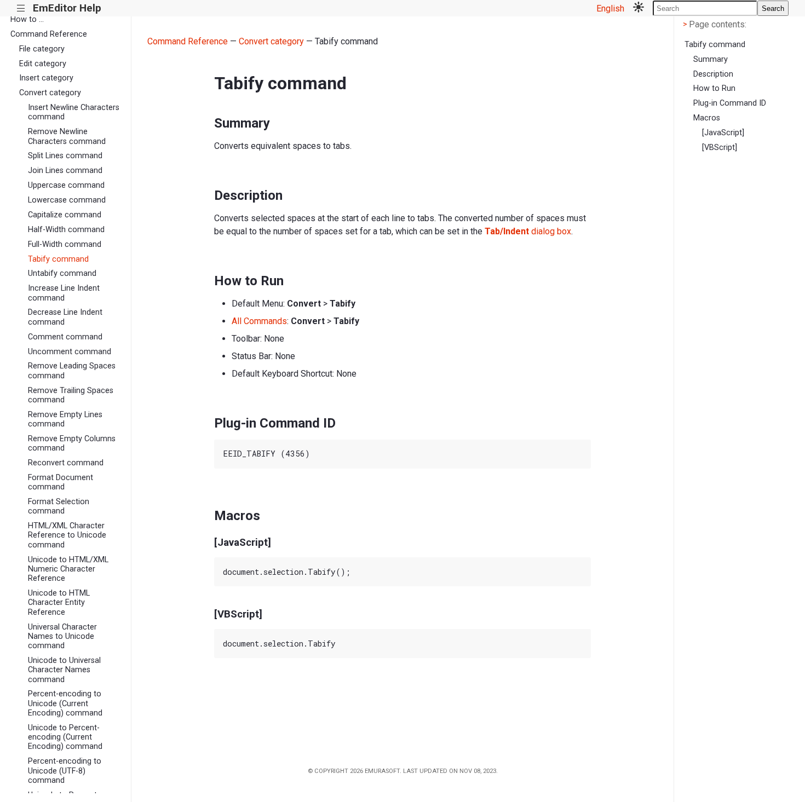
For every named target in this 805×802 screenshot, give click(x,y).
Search (773, 8)
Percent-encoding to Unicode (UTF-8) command (64, 771)
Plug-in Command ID (729, 103)
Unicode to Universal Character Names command (64, 670)
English (610, 8)
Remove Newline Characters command (67, 136)
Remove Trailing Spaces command (70, 395)
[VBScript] (719, 147)
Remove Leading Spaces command (72, 370)
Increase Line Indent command (64, 293)
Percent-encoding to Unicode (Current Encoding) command (65, 703)
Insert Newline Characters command (73, 112)
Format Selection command (58, 506)
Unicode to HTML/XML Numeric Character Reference (68, 569)
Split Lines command (65, 155)
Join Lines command (65, 170)
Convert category (50, 92)
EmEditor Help (67, 8)
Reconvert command (66, 463)
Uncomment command (69, 351)
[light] (638, 8)
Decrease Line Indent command (65, 317)
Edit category (42, 63)
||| (21, 8)
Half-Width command (66, 229)
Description (713, 74)
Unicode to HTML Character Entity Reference (59, 602)
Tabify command (58, 259)
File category (42, 49)
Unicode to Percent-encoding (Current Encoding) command (65, 737)
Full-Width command (64, 244)
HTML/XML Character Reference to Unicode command (67, 535)
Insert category (46, 78)
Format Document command (60, 482)
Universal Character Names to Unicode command (62, 636)
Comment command (65, 337)
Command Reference (48, 34)
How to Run (714, 88)
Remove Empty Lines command (65, 419)
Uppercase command (66, 185)
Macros (706, 118)
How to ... (27, 19)
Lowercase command (67, 200)
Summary (710, 59)
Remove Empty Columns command (72, 443)
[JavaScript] (723, 132)
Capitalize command (64, 215)
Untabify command (62, 273)
